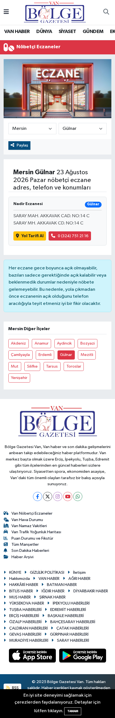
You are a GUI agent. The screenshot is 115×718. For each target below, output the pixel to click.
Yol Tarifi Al (32, 236)
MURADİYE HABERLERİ (28, 640)
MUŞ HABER (20, 597)
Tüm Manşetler (25, 544)
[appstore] (33, 656)
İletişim (79, 572)
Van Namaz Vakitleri (29, 526)
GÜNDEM (93, 31)
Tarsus (52, 366)
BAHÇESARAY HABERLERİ (72, 622)
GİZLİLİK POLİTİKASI (47, 572)
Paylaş (22, 145)
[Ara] (106, 12)
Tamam (72, 711)
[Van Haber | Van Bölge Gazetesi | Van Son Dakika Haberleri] (55, 12)
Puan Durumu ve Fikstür (32, 538)
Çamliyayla (20, 355)
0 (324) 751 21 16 (73, 236)
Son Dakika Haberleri (30, 550)
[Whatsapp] (77, 496)
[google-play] (82, 656)
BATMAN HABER (62, 585)
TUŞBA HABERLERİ (25, 610)
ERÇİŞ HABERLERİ (24, 616)
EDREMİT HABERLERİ (68, 610)
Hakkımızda (19, 579)
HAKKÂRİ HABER (23, 585)
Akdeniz (18, 343)
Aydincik (64, 343)
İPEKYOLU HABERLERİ (71, 603)
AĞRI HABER (79, 579)
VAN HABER (17, 31)
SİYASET (67, 31)
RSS (15, 688)
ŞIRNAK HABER (52, 597)
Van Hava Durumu (27, 520)
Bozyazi (87, 343)
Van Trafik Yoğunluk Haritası (36, 532)
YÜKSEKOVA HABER (26, 603)
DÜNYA (44, 31)
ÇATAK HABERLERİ (72, 628)
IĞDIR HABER (53, 591)
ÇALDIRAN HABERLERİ (28, 628)
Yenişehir (19, 378)
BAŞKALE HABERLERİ (66, 616)
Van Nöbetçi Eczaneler (31, 513)
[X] (47, 496)
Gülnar (66, 355)
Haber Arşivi (22, 557)
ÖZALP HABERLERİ (25, 622)
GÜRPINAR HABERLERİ (69, 634)
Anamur (42, 343)
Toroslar (73, 366)
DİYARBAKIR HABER (90, 591)
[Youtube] (67, 496)
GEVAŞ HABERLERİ (25, 634)
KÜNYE (15, 572)
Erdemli (45, 355)
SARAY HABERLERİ (73, 640)
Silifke (32, 366)
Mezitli (87, 355)
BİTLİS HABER (21, 591)
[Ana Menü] (6, 12)
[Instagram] (57, 496)
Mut (14, 366)
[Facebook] (37, 496)
